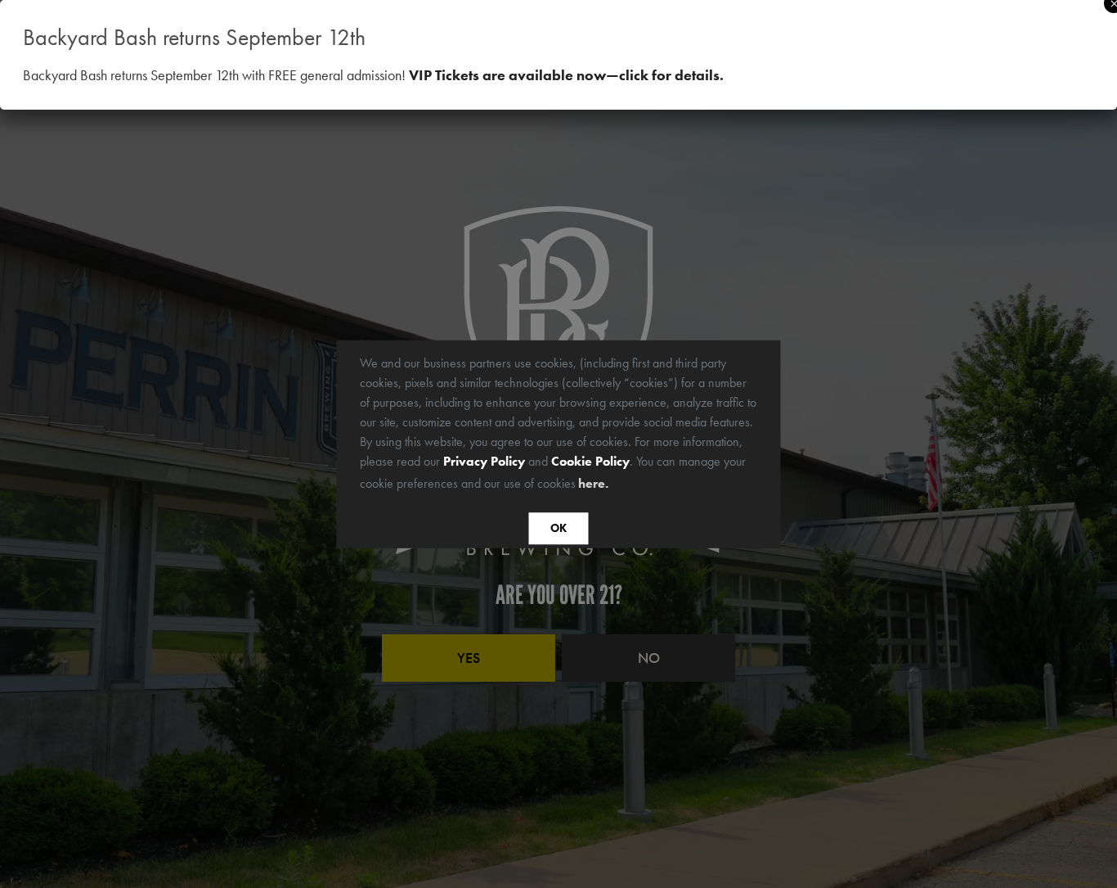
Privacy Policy (484, 460)
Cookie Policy (590, 460)
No (649, 657)
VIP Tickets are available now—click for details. (566, 74)
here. (593, 483)
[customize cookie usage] (627, 487)
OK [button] (558, 528)
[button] (617, 484)
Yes (468, 657)
